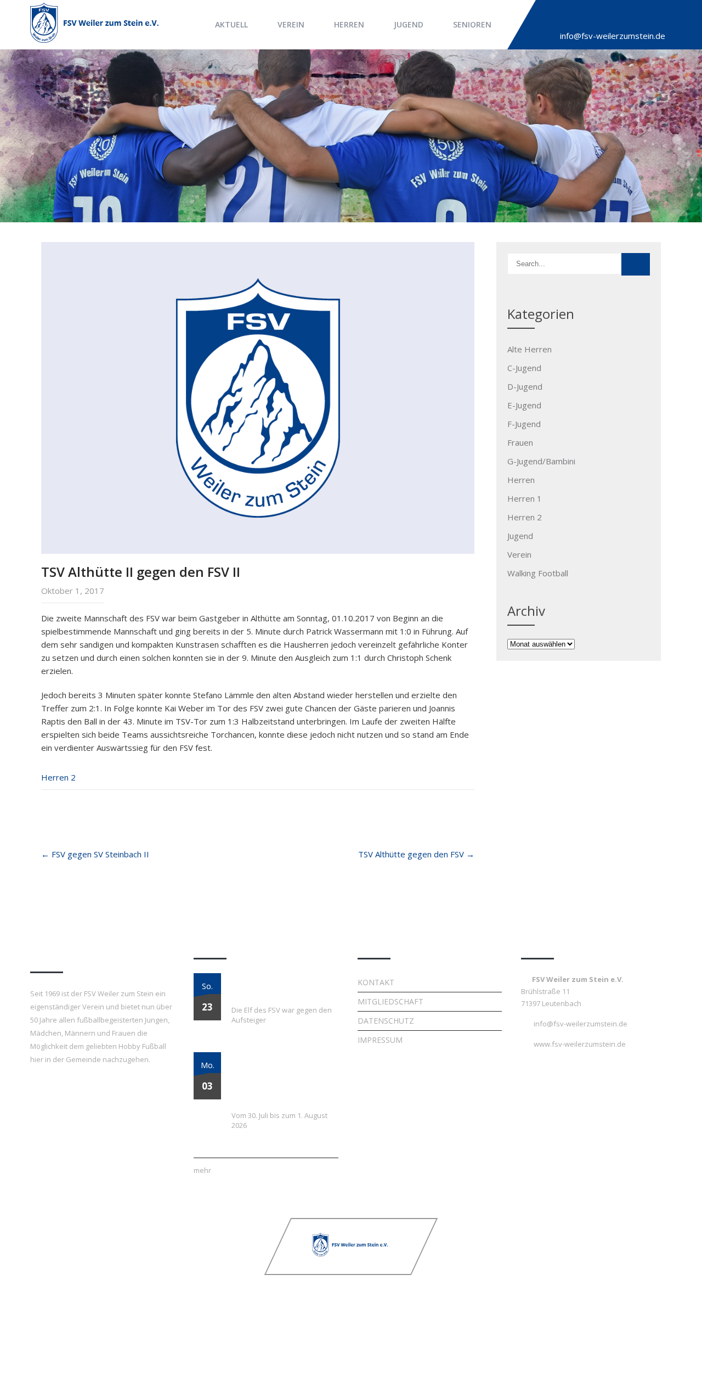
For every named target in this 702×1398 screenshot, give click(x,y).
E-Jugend (524, 405)
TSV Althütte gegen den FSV (416, 854)
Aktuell (231, 24)
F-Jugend (524, 423)
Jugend (408, 24)
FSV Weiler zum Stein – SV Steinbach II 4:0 (280, 986)
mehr (202, 1170)
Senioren (472, 24)
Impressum (380, 1040)
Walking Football (537, 573)
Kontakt (376, 982)
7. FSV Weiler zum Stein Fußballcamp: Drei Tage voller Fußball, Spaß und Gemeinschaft (275, 1078)
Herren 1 (524, 498)
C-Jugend (524, 367)
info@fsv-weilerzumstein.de (612, 35)
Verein (291, 24)
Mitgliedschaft (390, 1001)
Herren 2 (58, 777)
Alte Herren (529, 349)
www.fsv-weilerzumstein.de (580, 1044)
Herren (349, 24)
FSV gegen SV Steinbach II (95, 854)
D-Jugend (524, 386)
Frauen (520, 442)
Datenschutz (386, 1020)
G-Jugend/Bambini (541, 461)
